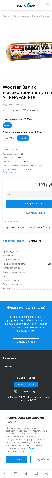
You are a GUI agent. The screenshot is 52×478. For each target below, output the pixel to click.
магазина (29, 227)
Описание (35, 240)
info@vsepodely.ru (28, 391)
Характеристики (13, 240)
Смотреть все (9, 172)
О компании (10, 358)
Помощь (7, 366)
